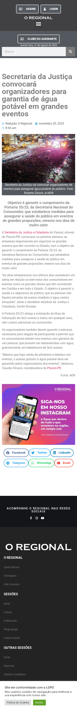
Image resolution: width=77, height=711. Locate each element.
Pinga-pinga (11, 629)
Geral (7, 603)
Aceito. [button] (39, 702)
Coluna (8, 612)
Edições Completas (15, 674)
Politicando (10, 620)
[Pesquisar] (70, 51)
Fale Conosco (11, 584)
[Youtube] (42, 518)
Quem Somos (11, 567)
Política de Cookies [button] (18, 702)
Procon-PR (54, 368)
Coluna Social (11, 638)
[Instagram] (36, 518)
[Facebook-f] (31, 518)
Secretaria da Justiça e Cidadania (26, 232)
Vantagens (10, 575)
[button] (38, 24)
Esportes (9, 665)
